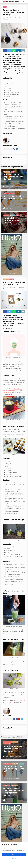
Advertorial (7, 785)
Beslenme (6, 215)
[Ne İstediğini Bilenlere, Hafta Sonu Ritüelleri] (14, 200)
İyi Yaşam (12, 215)
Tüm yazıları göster (8, 719)
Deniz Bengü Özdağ (9, 17)
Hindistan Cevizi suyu (9, 630)
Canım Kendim (7, 741)
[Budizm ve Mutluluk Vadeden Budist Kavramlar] (14, 749)
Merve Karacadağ (9, 230)
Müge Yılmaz (8, 778)
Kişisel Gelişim (7, 743)
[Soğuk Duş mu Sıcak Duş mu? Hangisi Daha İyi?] (14, 771)
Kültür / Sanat (7, 193)
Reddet (14, 858)
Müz (9, 390)
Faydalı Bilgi (7, 171)
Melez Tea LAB (15, 390)
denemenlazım (8, 186)
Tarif (5, 6)
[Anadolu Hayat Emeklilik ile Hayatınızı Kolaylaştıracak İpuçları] (14, 792)
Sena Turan (7, 287)
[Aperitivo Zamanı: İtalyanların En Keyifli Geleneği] (14, 179)
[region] (14, 851)
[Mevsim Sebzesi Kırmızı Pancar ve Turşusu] (14, 222)
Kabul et (14, 854)
